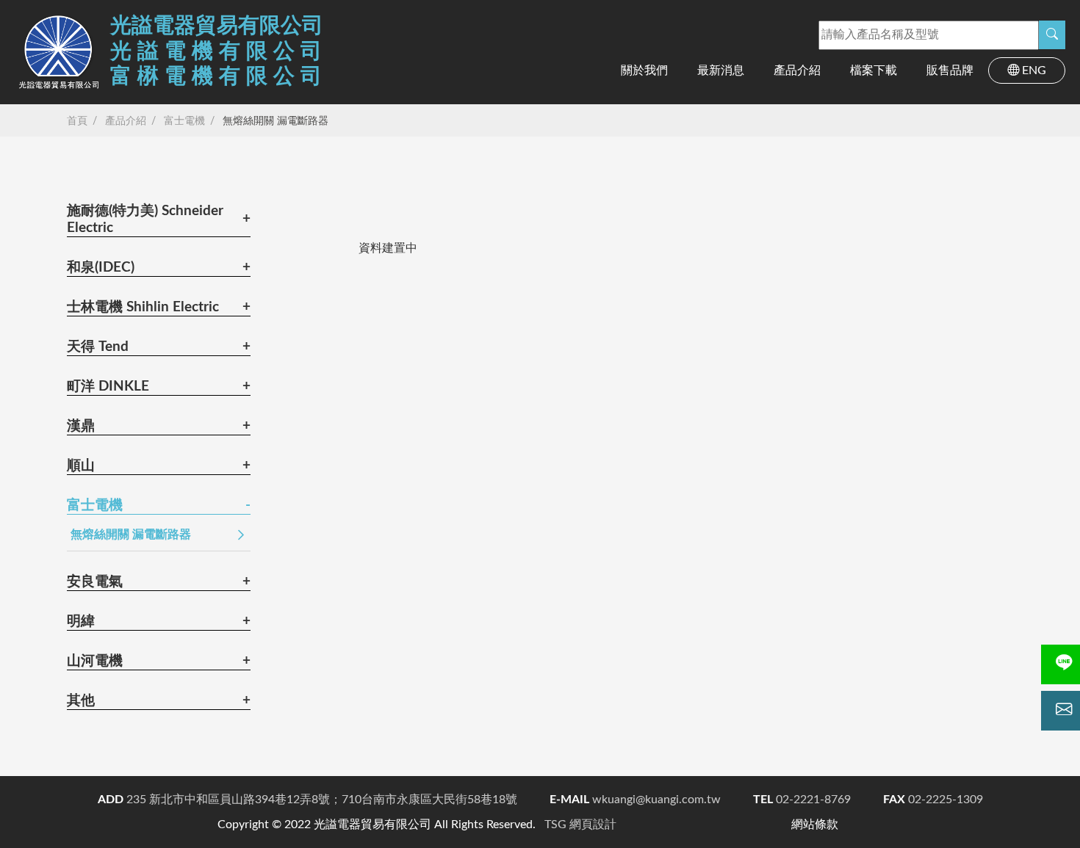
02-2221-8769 (802, 799)
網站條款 (814, 824)
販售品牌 (949, 70)
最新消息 (720, 70)
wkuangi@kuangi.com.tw (635, 799)
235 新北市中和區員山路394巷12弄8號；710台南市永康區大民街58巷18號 (307, 799)
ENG (1034, 70)
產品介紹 (797, 70)
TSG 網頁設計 (580, 824)
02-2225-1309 (933, 799)
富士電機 (184, 121)
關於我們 (644, 70)
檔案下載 (873, 70)
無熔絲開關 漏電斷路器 (275, 121)
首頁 (77, 121)
